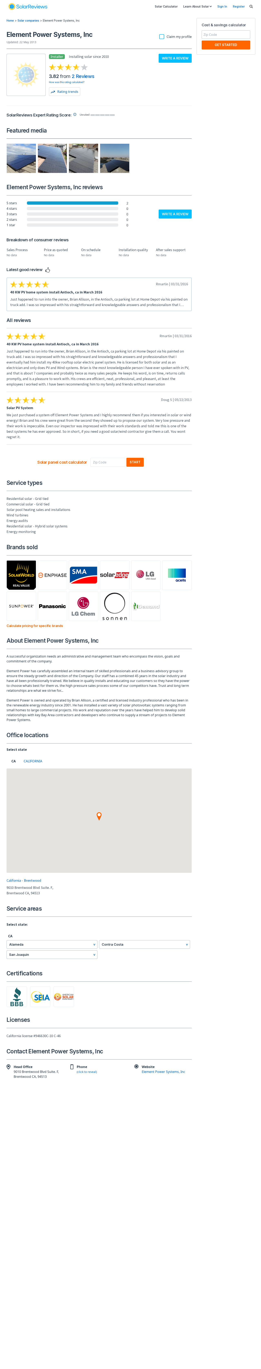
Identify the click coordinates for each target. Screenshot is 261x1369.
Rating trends (67, 91)
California (30, 761)
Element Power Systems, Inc (163, 1071)
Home (10, 20)
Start (135, 462)
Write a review (175, 58)
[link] (27, 6)
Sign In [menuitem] (222, 6)
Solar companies (28, 20)
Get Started (226, 45)
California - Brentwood (24, 880)
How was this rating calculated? (67, 82)
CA (13, 761)
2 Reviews (83, 76)
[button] (99, 816)
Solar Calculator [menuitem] (166, 6)
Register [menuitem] (239, 6)
